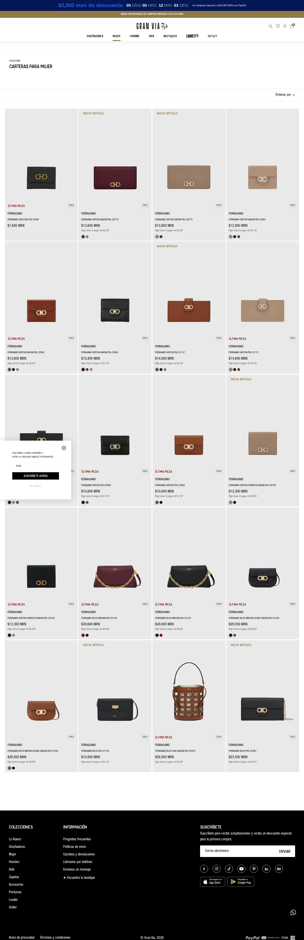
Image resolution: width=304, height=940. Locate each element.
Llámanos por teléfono (77, 862)
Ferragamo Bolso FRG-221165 (95, 751)
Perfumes (15, 892)
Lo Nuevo (15, 839)
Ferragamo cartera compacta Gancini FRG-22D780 (252, 485)
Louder (13, 900)
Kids (11, 870)
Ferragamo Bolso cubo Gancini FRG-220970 (175, 751)
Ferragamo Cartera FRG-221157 (170, 353)
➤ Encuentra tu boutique (79, 878)
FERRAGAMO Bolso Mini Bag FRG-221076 (99, 618)
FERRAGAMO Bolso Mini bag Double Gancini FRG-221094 (254, 618)
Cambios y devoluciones (79, 855)
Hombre (14, 862)
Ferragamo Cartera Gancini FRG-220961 (247, 220)
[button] (270, 26)
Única (71, 206)
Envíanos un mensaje (77, 870)
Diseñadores (17, 847)
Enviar (285, 851)
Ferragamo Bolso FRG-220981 (243, 751)
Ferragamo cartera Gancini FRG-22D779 (100, 220)
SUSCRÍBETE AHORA (36, 476)
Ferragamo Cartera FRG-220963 (96, 485)
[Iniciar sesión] (285, 26)
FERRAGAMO (15, 213)
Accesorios (16, 885)
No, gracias (35, 486)
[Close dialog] (63, 448)
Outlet (12, 908)
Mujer (12, 855)
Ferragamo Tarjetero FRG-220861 (23, 220)
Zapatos (14, 877)
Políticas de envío (74, 847)
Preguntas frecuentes (77, 839)
